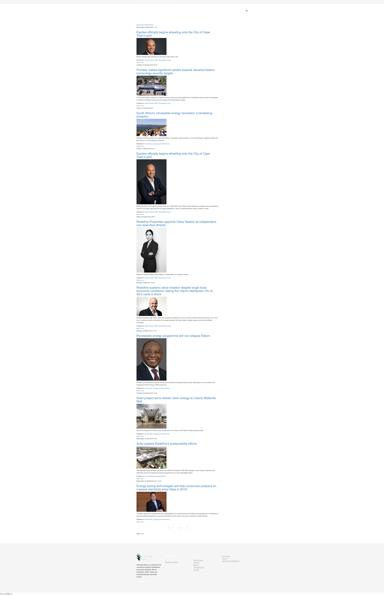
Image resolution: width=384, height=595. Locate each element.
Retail (196, 565)
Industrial (198, 560)
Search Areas (171, 562)
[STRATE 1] (151, 250)
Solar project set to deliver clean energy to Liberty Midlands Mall (176, 399)
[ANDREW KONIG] (151, 306)
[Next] (183, 528)
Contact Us (161, 2)
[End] (187, 528)
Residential (199, 568)
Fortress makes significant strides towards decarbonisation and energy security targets (175, 71)
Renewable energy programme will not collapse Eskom (173, 335)
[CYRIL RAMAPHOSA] (151, 359)
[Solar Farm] (151, 127)
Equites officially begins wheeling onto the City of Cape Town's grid (173, 33)
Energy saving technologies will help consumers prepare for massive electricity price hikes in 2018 (176, 487)
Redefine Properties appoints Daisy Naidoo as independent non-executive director (176, 223)
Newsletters (172, 2)
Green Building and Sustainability (155, 476)
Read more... (140, 62)
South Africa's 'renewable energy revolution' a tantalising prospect (174, 114)
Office (196, 563)
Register (151, 2)
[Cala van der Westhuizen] (151, 502)
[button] (142, 2)
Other (196, 570)
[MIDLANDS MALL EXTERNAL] (151, 416)
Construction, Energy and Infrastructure (157, 144)
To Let (225, 559)
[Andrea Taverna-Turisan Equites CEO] (151, 46)
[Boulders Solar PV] (151, 457)
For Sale (226, 556)
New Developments (231, 561)
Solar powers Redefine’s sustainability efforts (166, 443)
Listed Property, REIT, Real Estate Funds (157, 60)
